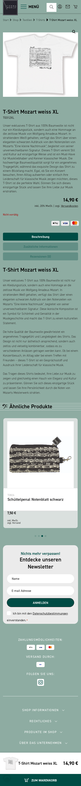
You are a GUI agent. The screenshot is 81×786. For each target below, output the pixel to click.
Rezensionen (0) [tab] (40, 256)
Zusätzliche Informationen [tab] (41, 247)
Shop (15, 20)
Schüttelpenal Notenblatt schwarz (35, 499)
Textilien (27, 20)
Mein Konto (59, 6)
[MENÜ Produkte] (24, 7)
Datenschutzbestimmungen (50, 613)
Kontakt (67, 6)
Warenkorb (75, 6)
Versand (16, 522)
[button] (35, 536)
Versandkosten (69, 206)
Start (6, 20)
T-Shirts (40, 20)
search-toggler (51, 7)
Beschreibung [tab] (40, 237)
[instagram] (40, 682)
